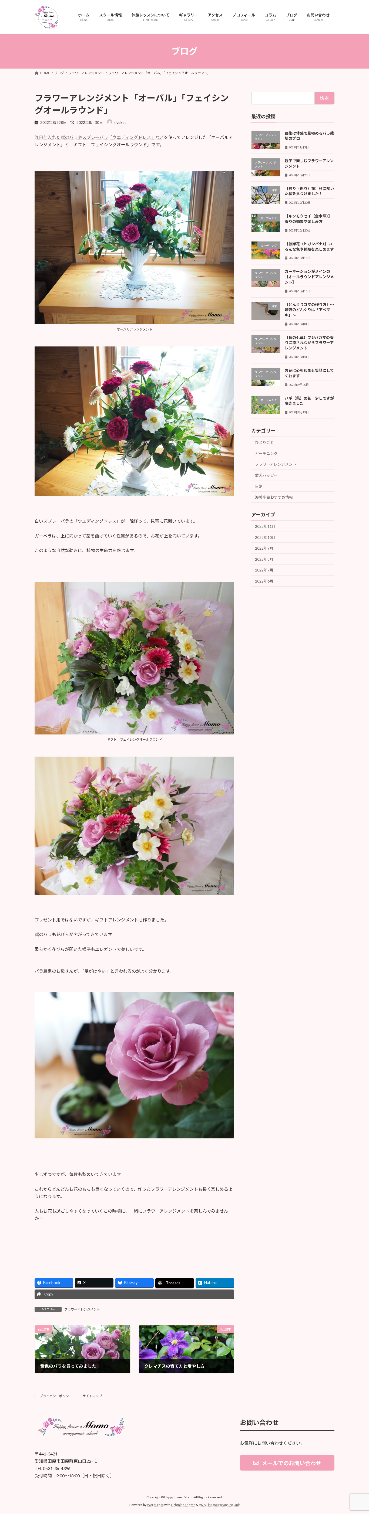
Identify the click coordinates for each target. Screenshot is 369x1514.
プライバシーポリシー (56, 1396)
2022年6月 (264, 581)
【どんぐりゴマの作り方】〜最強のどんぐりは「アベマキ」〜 (309, 309)
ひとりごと (264, 442)
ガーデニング (266, 453)
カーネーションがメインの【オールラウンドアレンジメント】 (309, 276)
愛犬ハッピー (266, 475)
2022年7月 (264, 570)
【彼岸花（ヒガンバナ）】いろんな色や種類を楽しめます (309, 246)
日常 (259, 486)
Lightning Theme (183, 1505)
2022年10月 (265, 537)
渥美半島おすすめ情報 (274, 497)
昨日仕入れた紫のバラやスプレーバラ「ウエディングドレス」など (99, 137)
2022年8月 (264, 559)
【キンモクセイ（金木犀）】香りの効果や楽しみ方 (308, 219)
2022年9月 (264, 548)
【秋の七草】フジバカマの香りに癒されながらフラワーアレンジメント (309, 342)
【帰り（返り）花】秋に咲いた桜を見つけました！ (309, 191)
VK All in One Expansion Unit (219, 1505)
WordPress (155, 1505)
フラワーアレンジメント (82, 1309)
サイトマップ (92, 1396)
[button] (287, 1463)
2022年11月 (265, 526)
